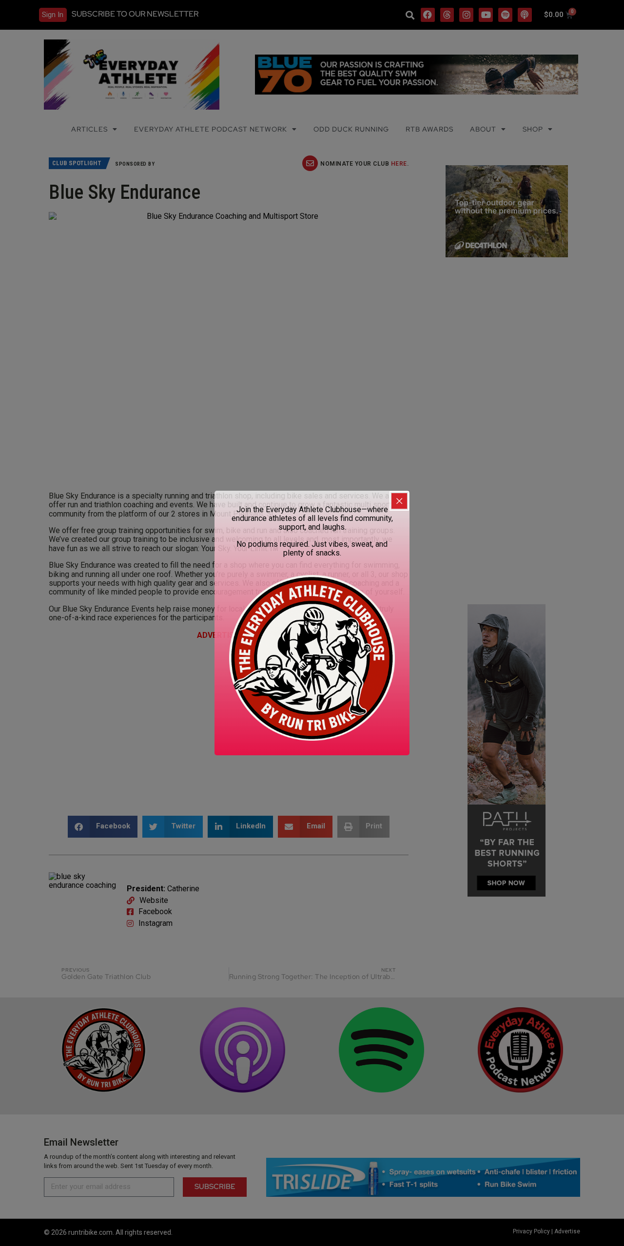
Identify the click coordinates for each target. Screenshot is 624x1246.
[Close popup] (399, 501)
